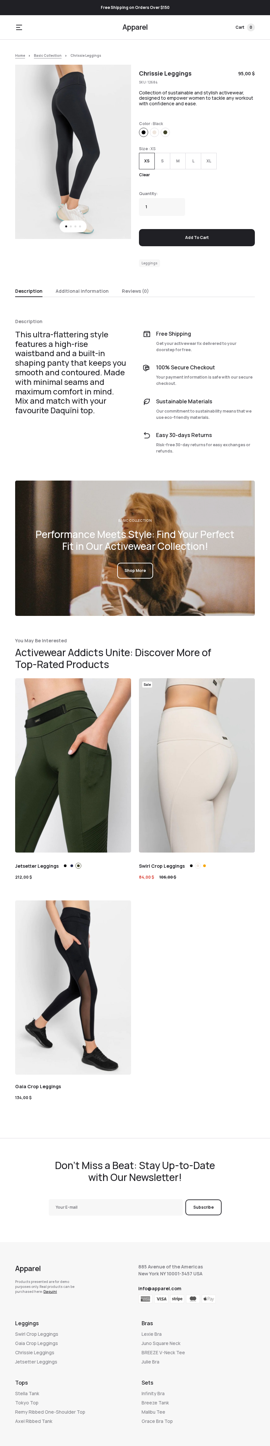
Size (143, 148)
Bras (147, 1323)
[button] (19, 27)
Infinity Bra (153, 1393)
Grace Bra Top (157, 1421)
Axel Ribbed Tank (33, 1421)
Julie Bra (150, 1362)
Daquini (50, 1291)
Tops (21, 1382)
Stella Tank (27, 1393)
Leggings (149, 263)
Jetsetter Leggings (36, 1362)
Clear (144, 175)
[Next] (118, 152)
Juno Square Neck (161, 1343)
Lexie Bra (152, 1334)
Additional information (82, 291)
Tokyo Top (27, 1402)
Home (20, 55)
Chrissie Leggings (34, 1352)
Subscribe (203, 1207)
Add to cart (197, 237)
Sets (147, 1382)
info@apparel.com (159, 1288)
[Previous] (27, 152)
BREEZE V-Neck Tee (163, 1352)
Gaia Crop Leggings (36, 1343)
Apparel (135, 27)
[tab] (28, 290)
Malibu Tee (153, 1412)
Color (144, 123)
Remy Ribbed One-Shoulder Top (50, 1412)
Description (28, 291)
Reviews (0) (135, 291)
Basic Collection (48, 55)
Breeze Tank (155, 1402)
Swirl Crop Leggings (36, 1334)
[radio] (143, 132)
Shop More (135, 570)
